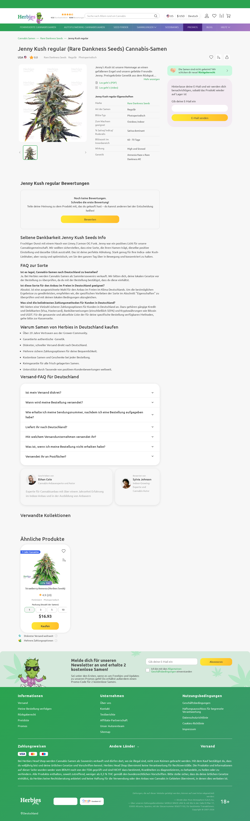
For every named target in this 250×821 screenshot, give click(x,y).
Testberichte (107, 714)
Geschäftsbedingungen (196, 702)
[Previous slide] (20, 152)
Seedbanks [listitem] (172, 27)
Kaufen (45, 626)
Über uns (105, 702)
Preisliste (23, 720)
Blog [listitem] (209, 27)
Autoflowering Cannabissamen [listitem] (84, 27)
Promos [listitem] (193, 27)
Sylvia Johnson (142, 479)
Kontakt (105, 708)
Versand (23, 702)
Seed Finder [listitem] (121, 27)
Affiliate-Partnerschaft (114, 720)
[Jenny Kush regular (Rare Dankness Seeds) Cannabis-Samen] (53, 103)
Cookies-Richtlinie (193, 723)
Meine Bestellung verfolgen (35, 708)
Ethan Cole (45, 479)
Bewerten (90, 219)
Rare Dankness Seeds (138, 103)
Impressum (189, 729)
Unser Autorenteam (112, 726)
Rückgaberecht (27, 714)
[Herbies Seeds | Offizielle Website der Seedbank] (34, 17)
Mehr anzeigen (152, 79)
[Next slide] (86, 152)
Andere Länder (122, 746)
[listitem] (207, 16)
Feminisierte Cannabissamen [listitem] (38, 27)
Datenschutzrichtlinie (195, 717)
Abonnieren (216, 661)
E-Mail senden (199, 117)
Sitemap (105, 731)
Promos (22, 726)
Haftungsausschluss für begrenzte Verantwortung (203, 710)
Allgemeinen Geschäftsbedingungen (166, 670)
